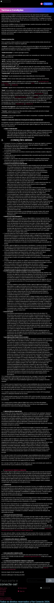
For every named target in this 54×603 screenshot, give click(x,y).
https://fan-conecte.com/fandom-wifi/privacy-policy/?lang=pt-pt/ (26, 529)
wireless (6, 83)
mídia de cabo (20, 104)
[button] (41, 4)
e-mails (36, 97)
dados (17, 97)
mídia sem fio (29, 104)
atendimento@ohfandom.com (32, 556)
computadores (39, 94)
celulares (7, 85)
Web (32, 83)
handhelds (15, 85)
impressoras (22, 97)
